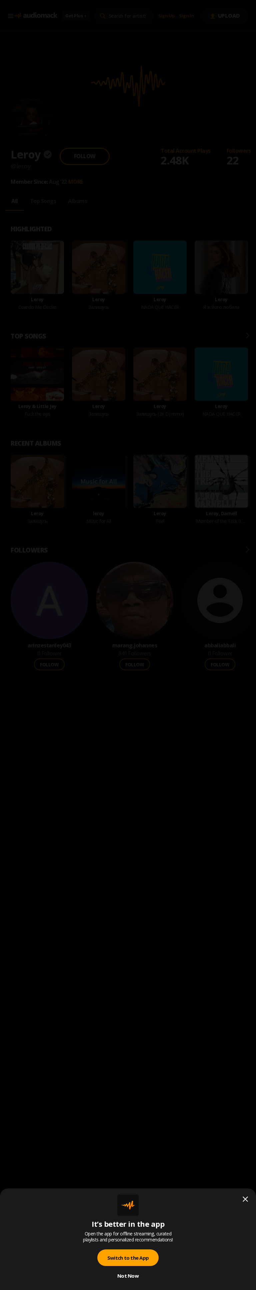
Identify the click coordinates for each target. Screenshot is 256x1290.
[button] (128, 645)
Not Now (128, 1275)
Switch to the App (128, 1257)
